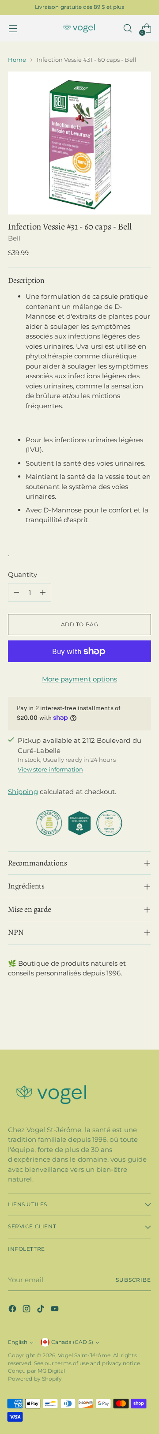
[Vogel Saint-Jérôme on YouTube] (55, 1310)
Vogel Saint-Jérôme (84, 1355)
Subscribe (133, 1280)
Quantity (22, 574)
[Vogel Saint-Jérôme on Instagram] (27, 1310)
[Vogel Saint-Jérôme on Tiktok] (41, 1310)
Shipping (23, 791)
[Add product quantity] (43, 592)
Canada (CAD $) (72, 1342)
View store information (50, 769)
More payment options (79, 679)
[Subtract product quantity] (16, 592)
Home (17, 59)
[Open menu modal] (13, 28)
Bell (14, 238)
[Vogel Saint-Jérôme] (79, 28)
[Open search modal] (127, 28)
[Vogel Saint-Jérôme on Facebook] (13, 1310)
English (17, 1342)
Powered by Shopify (35, 1379)
